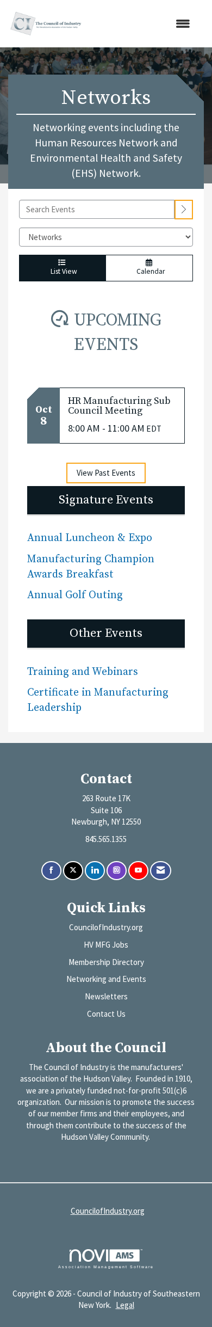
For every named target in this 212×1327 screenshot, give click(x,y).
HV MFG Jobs (106, 944)
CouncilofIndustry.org (106, 927)
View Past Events (106, 473)
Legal (125, 1305)
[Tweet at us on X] (73, 870)
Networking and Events (106, 979)
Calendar (149, 271)
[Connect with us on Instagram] (117, 870)
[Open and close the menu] (143, 24)
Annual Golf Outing (76, 595)
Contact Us (106, 1014)
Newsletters (106, 996)
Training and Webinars (82, 672)
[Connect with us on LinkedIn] (95, 870)
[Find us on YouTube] (138, 870)
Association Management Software (106, 1267)
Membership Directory (106, 962)
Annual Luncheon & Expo (89, 538)
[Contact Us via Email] (160, 870)
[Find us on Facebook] (51, 870)
